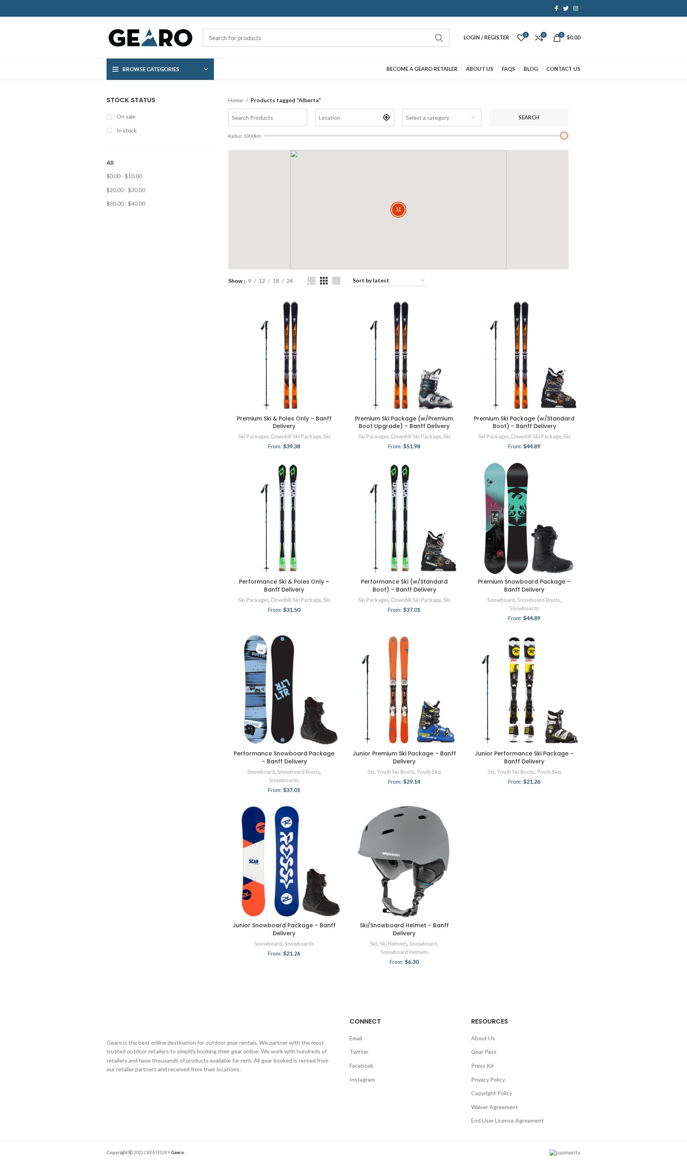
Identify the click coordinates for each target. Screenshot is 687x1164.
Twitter (359, 1051)
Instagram (362, 1079)
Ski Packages (253, 436)
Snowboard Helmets (404, 952)
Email (355, 1038)
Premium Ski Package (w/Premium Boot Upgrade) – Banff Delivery (404, 422)
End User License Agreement (507, 1120)
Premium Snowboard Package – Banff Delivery (524, 586)
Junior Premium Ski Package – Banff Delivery (404, 757)
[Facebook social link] (556, 8)
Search (528, 117)
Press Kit (482, 1065)
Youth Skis (429, 772)
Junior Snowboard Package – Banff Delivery (284, 929)
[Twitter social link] (566, 8)
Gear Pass (484, 1051)
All (110, 162)
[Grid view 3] (324, 280)
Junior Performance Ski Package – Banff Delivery (524, 757)
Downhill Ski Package (296, 436)
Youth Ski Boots (395, 772)
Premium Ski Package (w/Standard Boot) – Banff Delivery (524, 422)
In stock (126, 130)
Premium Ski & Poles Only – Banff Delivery (284, 422)
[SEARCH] (439, 38)
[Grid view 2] (311, 280)
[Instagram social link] (575, 8)
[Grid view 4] (336, 280)
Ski (326, 436)
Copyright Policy (491, 1093)
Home (236, 100)
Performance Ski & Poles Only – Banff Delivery (284, 586)
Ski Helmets (393, 943)
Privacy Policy (488, 1079)
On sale (125, 116)
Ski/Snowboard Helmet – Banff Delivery (404, 929)
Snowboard (501, 600)
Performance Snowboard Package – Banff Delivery (284, 757)
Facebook (361, 1065)
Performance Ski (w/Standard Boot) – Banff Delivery (404, 586)
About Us (483, 1038)
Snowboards (524, 608)
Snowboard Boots (538, 600)
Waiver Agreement (494, 1107)
